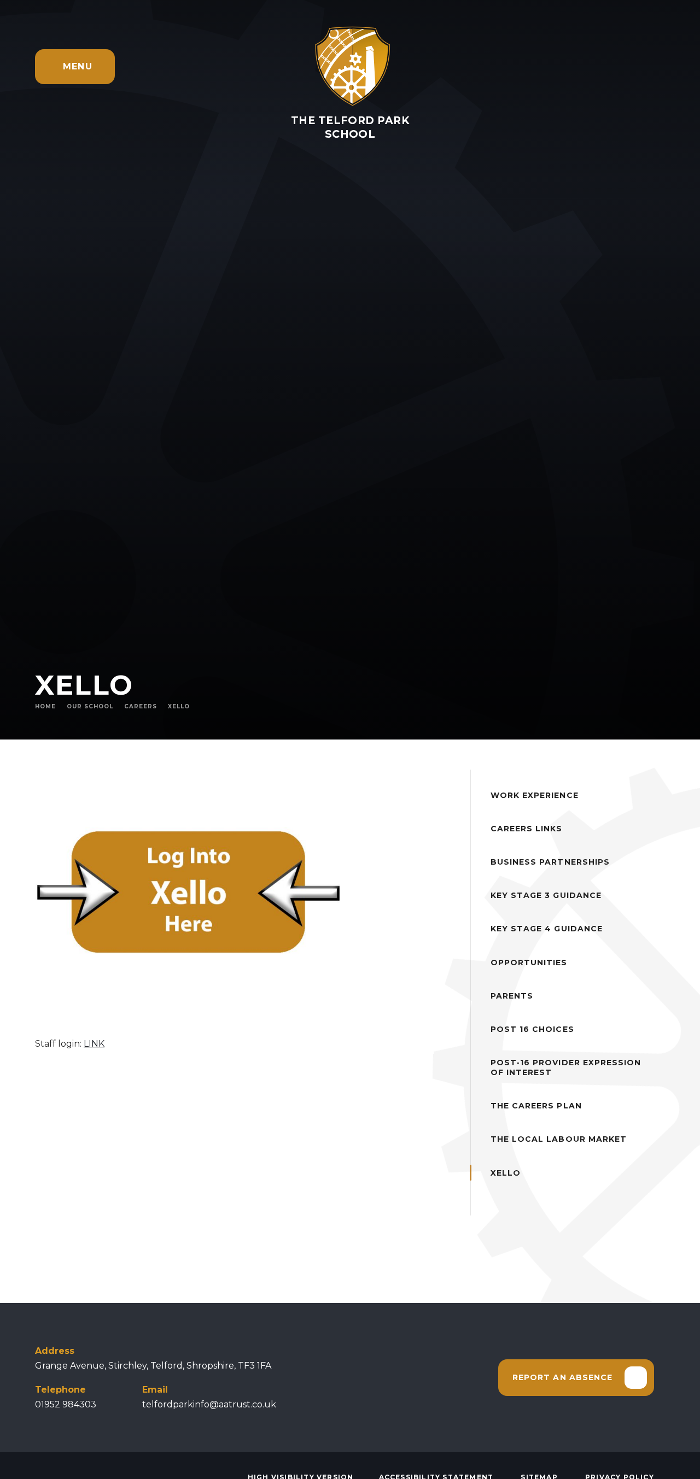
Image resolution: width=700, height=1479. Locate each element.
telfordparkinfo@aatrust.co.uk (209, 1404)
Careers (140, 706)
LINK (94, 1043)
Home (45, 706)
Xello (179, 706)
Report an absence (562, 1377)
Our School (90, 706)
